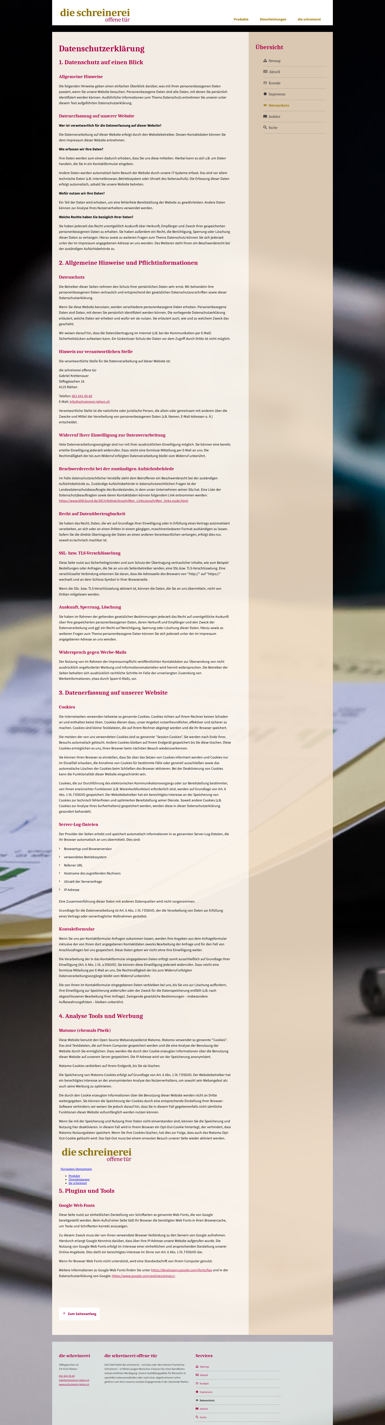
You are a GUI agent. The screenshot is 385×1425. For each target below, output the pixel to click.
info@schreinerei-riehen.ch (90, 401)
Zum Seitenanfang (82, 1313)
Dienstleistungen (273, 19)
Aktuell (274, 72)
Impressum (277, 94)
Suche (273, 128)
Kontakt (275, 83)
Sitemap (275, 61)
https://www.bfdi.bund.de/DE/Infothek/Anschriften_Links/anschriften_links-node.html (123, 500)
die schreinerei (309, 19)
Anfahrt (274, 117)
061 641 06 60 (82, 396)
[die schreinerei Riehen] (95, 22)
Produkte (241, 19)
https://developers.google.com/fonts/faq (181, 1270)
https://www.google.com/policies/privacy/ (143, 1275)
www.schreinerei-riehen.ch (74, 1384)
